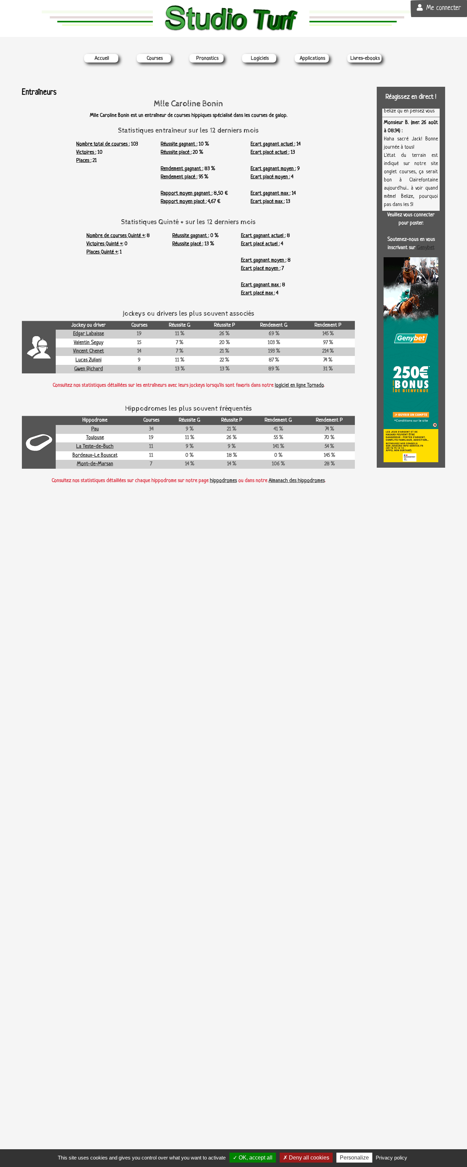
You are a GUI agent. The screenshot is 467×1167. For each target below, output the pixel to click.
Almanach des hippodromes (297, 481)
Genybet (426, 248)
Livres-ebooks (365, 58)
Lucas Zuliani (89, 360)
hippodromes (223, 481)
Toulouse (95, 438)
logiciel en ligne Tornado (299, 385)
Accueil (102, 58)
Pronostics (207, 58)
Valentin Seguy (88, 343)
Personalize (354, 1158)
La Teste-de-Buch (95, 447)
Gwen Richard (88, 369)
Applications (312, 58)
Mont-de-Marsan (95, 464)
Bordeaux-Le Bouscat (95, 455)
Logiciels (260, 58)
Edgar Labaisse (88, 334)
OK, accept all (254, 1158)
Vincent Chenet (88, 351)
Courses (155, 58)
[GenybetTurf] (411, 360)
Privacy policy (391, 1158)
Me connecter (443, 8)
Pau (95, 429)
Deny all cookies (308, 1158)
